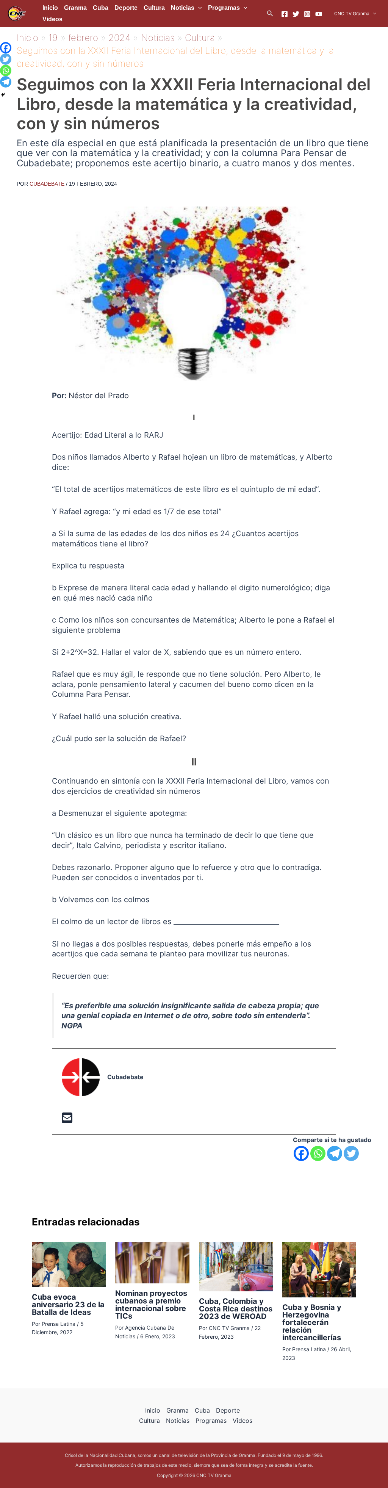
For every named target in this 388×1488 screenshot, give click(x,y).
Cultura (154, 8)
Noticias (182, 8)
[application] (198, 8)
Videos (52, 19)
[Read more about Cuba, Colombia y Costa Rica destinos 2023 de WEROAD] (236, 1266)
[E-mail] (67, 1120)
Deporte (126, 8)
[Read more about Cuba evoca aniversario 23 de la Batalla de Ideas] (69, 1264)
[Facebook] (284, 14)
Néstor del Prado (99, 395)
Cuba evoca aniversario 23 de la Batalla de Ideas (68, 1304)
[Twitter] (296, 14)
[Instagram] (307, 14)
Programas (224, 8)
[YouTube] (318, 14)
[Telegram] (334, 1153)
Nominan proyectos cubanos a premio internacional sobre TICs (151, 1305)
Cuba (100, 8)
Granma (75, 8)
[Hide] (3, 95)
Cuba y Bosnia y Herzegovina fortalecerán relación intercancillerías (311, 1322)
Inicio (50, 8)
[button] (270, 13)
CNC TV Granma (351, 13)
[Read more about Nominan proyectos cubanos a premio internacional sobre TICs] (152, 1262)
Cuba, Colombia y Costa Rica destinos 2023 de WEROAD (235, 1309)
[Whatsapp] (317, 1153)
